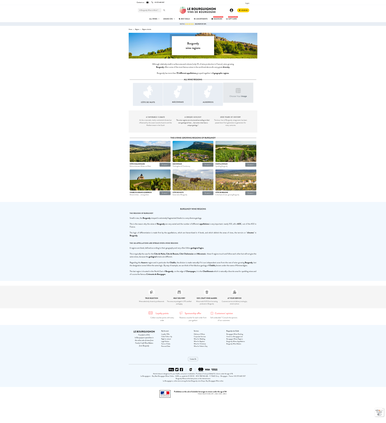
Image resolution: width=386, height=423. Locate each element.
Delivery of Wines (199, 334)
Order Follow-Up (166, 336)
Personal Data (165, 346)
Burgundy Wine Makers (233, 344)
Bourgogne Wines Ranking (234, 334)
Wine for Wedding (199, 339)
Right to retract (166, 339)
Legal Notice (165, 341)
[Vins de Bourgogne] (198, 10)
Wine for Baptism (199, 341)
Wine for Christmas (200, 344)
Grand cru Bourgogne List (234, 336)
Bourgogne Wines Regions (234, 339)
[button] (131, 94)
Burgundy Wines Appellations (235, 341)
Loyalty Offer (165, 334)
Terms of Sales (165, 344)
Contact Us (193, 359)
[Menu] (383, 409)
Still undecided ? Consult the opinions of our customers (223, 319)
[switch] (379, 414)
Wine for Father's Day (200, 346)
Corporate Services (200, 336)
